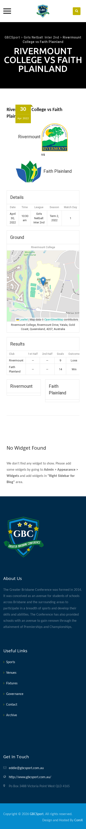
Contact (11, 704)
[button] (43, 281)
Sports (10, 662)
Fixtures (11, 683)
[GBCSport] (43, 11)
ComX (78, 820)
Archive (11, 715)
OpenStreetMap (53, 319)
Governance (14, 694)
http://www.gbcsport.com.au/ (30, 777)
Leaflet (23, 319)
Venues (11, 673)
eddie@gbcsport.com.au (26, 768)
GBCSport (36, 814)
